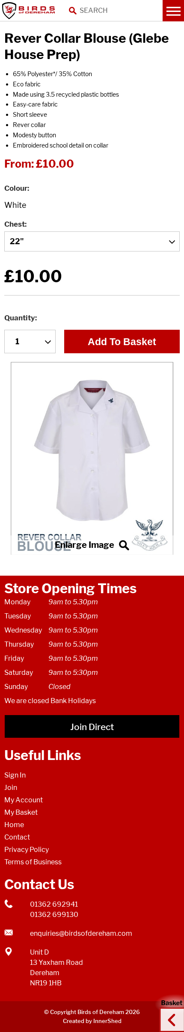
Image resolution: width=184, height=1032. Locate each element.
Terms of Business (33, 862)
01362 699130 (54, 915)
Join (10, 788)
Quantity (19, 317)
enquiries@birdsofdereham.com (81, 933)
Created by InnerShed (92, 1020)
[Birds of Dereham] (30, 10)
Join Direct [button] (92, 727)
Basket (169, 1012)
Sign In (15, 775)
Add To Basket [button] (122, 341)
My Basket (21, 812)
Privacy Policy (26, 850)
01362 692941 (54, 904)
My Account (23, 800)
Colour (15, 188)
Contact (17, 837)
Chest (14, 224)
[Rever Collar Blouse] (92, 458)
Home (14, 825)
